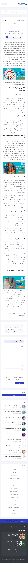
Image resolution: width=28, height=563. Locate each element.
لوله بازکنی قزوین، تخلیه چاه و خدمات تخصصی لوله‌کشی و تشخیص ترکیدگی (12, 451)
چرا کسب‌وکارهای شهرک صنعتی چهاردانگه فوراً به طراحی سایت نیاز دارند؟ (12, 428)
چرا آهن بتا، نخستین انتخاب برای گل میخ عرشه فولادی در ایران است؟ (12, 417)
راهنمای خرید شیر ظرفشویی (13, 549)
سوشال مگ (16, 521)
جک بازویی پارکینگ (13, 65)
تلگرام (6, 521)
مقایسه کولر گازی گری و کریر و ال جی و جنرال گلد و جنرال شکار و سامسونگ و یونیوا (12, 411)
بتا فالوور (14, 482)
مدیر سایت (11, 31)
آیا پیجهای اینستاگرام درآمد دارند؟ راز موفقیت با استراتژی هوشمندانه (12, 456)
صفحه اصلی (21, 11)
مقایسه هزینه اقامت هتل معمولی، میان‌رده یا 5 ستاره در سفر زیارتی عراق (12, 445)
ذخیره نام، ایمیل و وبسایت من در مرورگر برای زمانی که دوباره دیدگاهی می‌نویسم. (15, 379)
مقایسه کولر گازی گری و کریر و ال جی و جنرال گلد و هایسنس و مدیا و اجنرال (12, 406)
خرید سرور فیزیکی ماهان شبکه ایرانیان (14, 439)
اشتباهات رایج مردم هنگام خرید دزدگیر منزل (13, 422)
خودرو (10, 521)
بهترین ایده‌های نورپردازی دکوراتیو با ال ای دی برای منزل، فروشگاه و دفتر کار (12, 434)
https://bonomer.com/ (16, 299)
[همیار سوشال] (22, 4)
